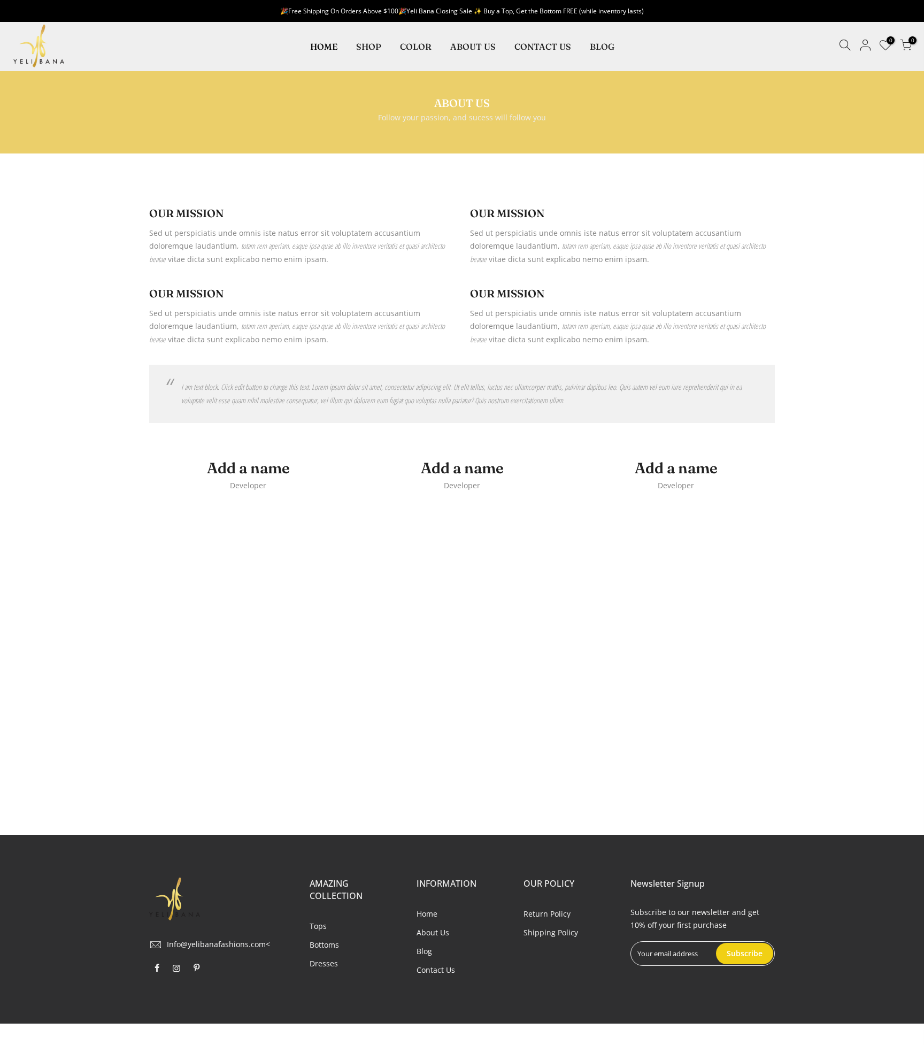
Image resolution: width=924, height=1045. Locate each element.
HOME (323, 46)
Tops (318, 926)
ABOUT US (473, 46)
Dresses (324, 963)
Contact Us (436, 970)
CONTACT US (542, 46)
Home (427, 914)
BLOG (602, 46)
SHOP (368, 46)
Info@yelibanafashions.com (216, 944)
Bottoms (324, 945)
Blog (424, 951)
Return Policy (547, 914)
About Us (433, 932)
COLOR (416, 46)
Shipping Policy (550, 932)
